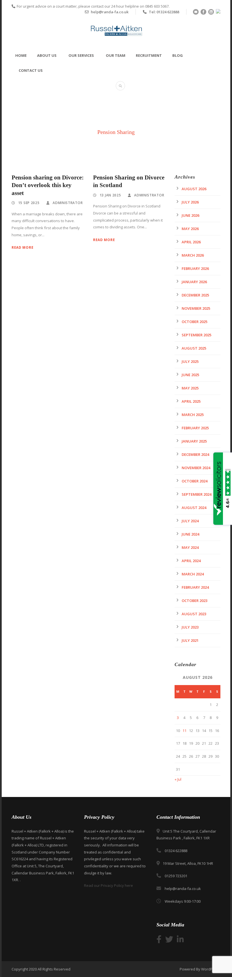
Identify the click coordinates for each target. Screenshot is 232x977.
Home (21, 55)
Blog (177, 55)
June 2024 (190, 534)
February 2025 (195, 427)
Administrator (68, 202)
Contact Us (31, 70)
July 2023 (190, 627)
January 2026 (194, 281)
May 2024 (190, 547)
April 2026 (191, 241)
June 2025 (190, 374)
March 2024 (193, 574)
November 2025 (196, 308)
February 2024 (195, 587)
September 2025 (196, 334)
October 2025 (194, 321)
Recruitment (149, 55)
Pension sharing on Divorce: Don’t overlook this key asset (48, 185)
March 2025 (193, 414)
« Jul (178, 779)
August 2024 (194, 507)
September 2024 (196, 494)
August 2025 (194, 348)
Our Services (81, 55)
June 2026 (190, 215)
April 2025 (191, 401)
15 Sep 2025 (29, 202)
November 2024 (196, 467)
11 (184, 730)
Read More (22, 247)
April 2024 (191, 560)
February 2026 (195, 268)
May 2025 (190, 388)
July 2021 (190, 640)
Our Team (115, 55)
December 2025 (195, 295)
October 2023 (194, 600)
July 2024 (190, 520)
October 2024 (194, 481)
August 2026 (194, 188)
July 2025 (190, 361)
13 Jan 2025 (110, 195)
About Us (47, 55)
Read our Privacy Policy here (108, 885)
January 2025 (194, 441)
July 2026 (190, 202)
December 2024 (195, 454)
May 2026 (190, 228)
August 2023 (194, 613)
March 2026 (193, 255)
